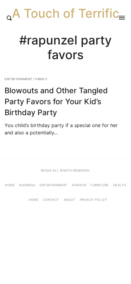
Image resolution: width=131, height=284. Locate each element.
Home (10, 185)
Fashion (79, 185)
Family (41, 79)
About (70, 199)
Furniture (99, 185)
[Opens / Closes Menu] (122, 18)
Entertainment (19, 79)
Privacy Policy (93, 199)
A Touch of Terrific (65, 13)
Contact (51, 199)
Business (27, 185)
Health (119, 185)
